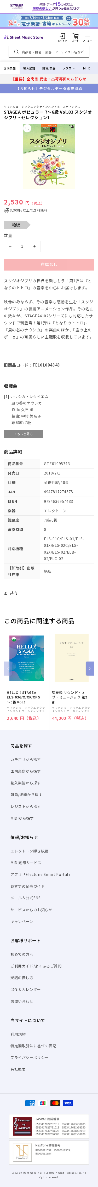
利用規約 (18, 1034)
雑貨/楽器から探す (26, 794)
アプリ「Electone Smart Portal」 (41, 874)
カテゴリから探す (25, 759)
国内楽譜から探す (25, 771)
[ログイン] (62, 35)
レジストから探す (25, 806)
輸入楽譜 (29, 68)
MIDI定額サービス (26, 862)
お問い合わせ (21, 1001)
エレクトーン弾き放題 (29, 851)
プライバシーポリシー (29, 1057)
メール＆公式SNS (25, 897)
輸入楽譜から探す (25, 782)
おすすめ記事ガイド (27, 886)
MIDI (88, 68)
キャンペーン (21, 921)
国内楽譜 (10, 68)
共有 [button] (14, 592)
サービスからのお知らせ (31, 909)
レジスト (68, 68)
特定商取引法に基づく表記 (33, 1045)
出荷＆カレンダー (25, 989)
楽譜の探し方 (21, 977)
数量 (8, 235)
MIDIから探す (22, 818)
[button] (87, 35)
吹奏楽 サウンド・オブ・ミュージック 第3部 (70, 697)
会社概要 (18, 1069)
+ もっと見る (23, 434)
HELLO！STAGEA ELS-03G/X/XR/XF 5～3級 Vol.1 (23, 697)
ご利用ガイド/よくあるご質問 (35, 965)
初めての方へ (21, 954)
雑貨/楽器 (49, 68)
